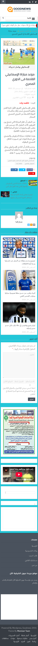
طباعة (29, 97)
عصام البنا (28, 88)
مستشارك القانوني (31, 560)
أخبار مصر (32, 638)
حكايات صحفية (22, 638)
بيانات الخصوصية (31, 550)
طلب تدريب (33, 555)
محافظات (5, 638)
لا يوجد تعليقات (29, 94)
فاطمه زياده (19, 164)
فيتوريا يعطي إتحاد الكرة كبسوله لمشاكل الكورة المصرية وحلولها (22, 196)
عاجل (16, 91)
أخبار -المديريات (13, 635)
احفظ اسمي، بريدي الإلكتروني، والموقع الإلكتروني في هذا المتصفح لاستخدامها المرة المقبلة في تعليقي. (19, 391)
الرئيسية (34, 546)
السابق (22, 180)
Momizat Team (23, 631)
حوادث (13, 638)
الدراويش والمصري (29, 164)
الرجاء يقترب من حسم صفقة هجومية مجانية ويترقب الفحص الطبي (20, 295)
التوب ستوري (28, 91)
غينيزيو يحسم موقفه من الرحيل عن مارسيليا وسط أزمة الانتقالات (20, 262)
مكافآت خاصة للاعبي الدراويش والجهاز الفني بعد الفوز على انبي (16, 185)
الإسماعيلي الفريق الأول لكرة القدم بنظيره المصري (21, 161)
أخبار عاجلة (25, 635)
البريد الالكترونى (18, 97)
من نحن (34, 565)
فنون (28, 641)
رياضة (21, 91)
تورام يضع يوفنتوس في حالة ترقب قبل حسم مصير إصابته (20, 327)
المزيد (23, 641)
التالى (15, 192)
